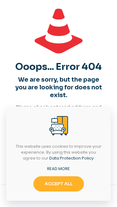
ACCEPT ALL (59, 184)
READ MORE (58, 169)
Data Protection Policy (71, 158)
